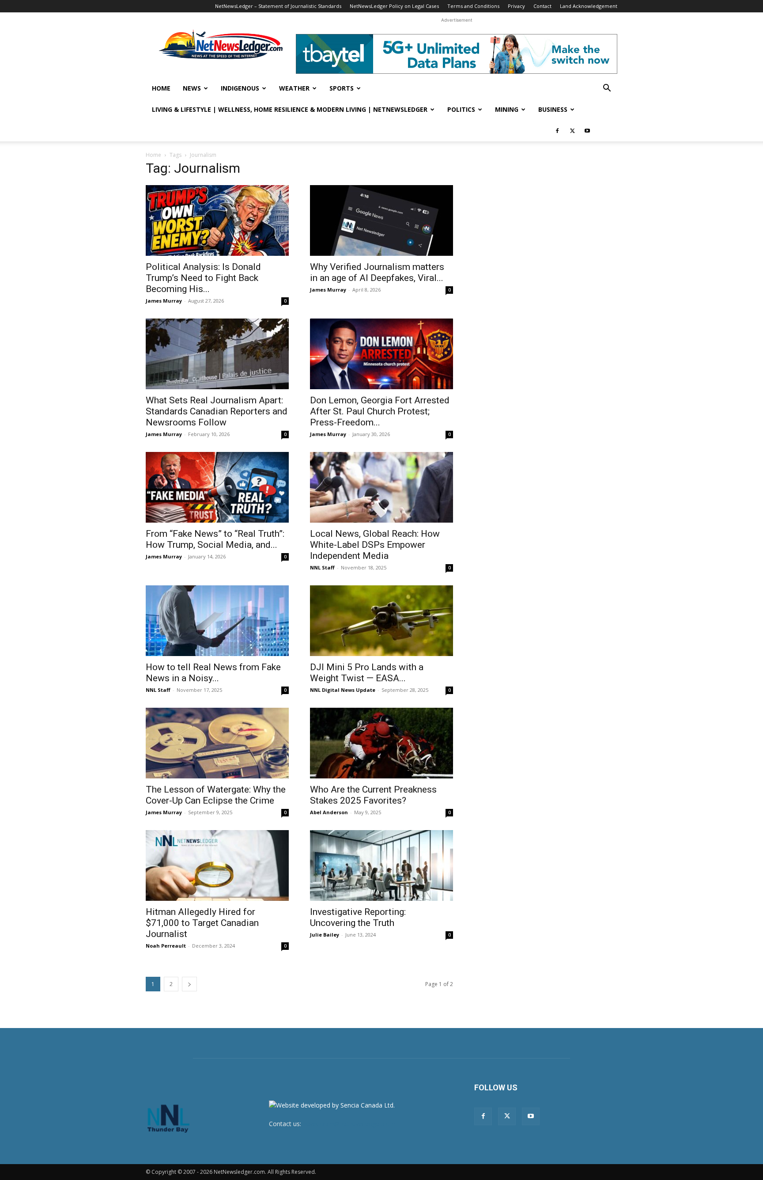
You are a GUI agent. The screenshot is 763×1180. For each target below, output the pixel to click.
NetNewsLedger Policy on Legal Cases (394, 6)
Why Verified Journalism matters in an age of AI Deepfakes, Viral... (377, 272)
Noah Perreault (166, 945)
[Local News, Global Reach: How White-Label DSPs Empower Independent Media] (381, 487)
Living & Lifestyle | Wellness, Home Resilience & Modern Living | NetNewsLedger (289, 109)
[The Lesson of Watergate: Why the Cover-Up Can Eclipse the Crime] (217, 743)
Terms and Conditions (473, 6)
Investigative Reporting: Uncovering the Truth (358, 917)
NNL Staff (322, 567)
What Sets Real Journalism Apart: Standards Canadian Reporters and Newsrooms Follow (216, 411)
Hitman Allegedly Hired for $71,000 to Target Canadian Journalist (202, 923)
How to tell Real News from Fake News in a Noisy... (213, 672)
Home (161, 88)
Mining (506, 109)
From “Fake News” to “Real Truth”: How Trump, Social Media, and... (215, 539)
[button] (606, 89)
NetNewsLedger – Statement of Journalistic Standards (278, 6)
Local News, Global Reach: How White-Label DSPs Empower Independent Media (375, 544)
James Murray (164, 300)
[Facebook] (557, 130)
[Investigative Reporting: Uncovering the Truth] (381, 865)
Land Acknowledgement (588, 6)
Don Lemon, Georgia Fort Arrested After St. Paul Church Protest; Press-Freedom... (379, 411)
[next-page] (189, 984)
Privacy (516, 6)
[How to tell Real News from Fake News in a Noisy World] (217, 620)
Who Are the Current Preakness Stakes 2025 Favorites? (373, 795)
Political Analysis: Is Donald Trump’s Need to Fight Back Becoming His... (203, 278)
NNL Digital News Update (342, 690)
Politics (461, 109)
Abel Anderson (329, 812)
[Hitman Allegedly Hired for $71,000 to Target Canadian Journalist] (217, 865)
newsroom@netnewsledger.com (349, 1123)
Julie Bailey (324, 934)
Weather (294, 88)
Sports (341, 88)
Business (552, 109)
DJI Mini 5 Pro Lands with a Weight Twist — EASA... (366, 672)
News (192, 88)
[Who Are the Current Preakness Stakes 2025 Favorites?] (381, 743)
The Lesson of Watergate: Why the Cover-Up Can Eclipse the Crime (216, 795)
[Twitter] (572, 130)
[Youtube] (587, 130)
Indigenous (240, 88)
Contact (542, 6)
